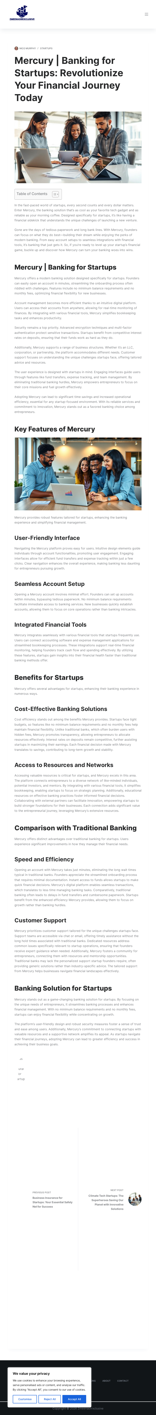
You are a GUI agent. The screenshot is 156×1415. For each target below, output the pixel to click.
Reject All (50, 1399)
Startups (46, 48)
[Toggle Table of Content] (53, 194)
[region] (49, 1387)
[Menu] (146, 14)
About (106, 1380)
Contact (123, 1380)
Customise (25, 1399)
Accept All (74, 1399)
